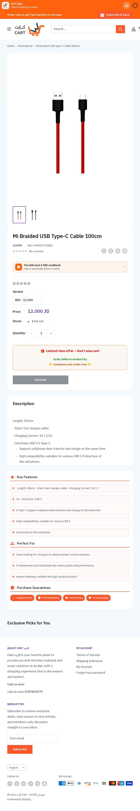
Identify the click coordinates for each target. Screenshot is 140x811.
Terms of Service (88, 655)
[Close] (135, 5)
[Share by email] (124, 251)
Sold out (40, 380)
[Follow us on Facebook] (9, 783)
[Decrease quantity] (32, 333)
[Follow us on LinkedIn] (37, 783)
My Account (84, 667)
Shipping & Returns (89, 661)
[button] (22, 283)
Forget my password (90, 673)
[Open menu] (9, 29)
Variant (18, 292)
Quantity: (19, 333)
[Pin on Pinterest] (110, 251)
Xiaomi (17, 245)
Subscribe (20, 749)
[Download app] (126, 5)
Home (10, 46)
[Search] (120, 29)
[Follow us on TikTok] (30, 783)
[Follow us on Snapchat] (44, 783)
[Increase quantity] (51, 333)
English (13, 768)
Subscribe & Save (117, 15)
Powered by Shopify (19, 799)
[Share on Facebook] (103, 251)
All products (25, 46)
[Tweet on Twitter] (117, 251)
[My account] (133, 29)
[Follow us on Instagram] (23, 783)
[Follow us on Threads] (16, 783)
